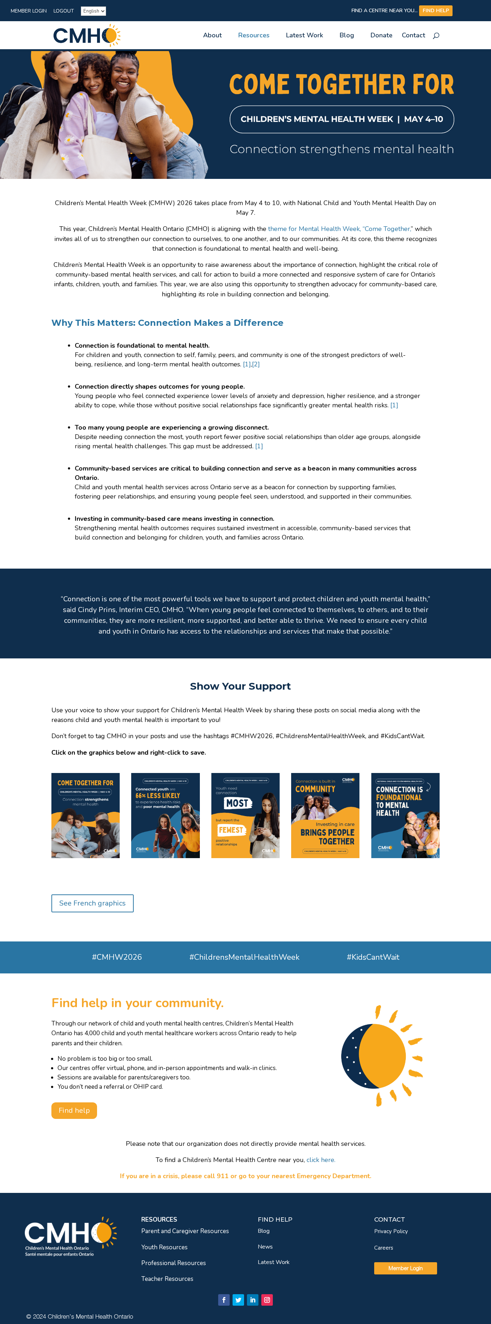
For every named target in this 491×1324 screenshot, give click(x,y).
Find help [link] (74, 1110)
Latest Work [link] (304, 36)
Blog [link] (347, 36)
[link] (87, 35)
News (265, 1247)
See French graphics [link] (92, 903)
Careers (383, 1247)
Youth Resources (164, 1247)
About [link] (212, 36)
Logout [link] (64, 11)
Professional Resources (173, 1263)
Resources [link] (254, 36)
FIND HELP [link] (436, 10)
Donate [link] (382, 36)
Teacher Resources (167, 1279)
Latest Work (274, 1262)
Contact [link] (413, 36)
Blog (264, 1231)
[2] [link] (256, 364)
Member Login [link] (29, 11)
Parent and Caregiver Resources (185, 1231)
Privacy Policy (391, 1231)
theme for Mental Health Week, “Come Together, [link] (339, 228)
